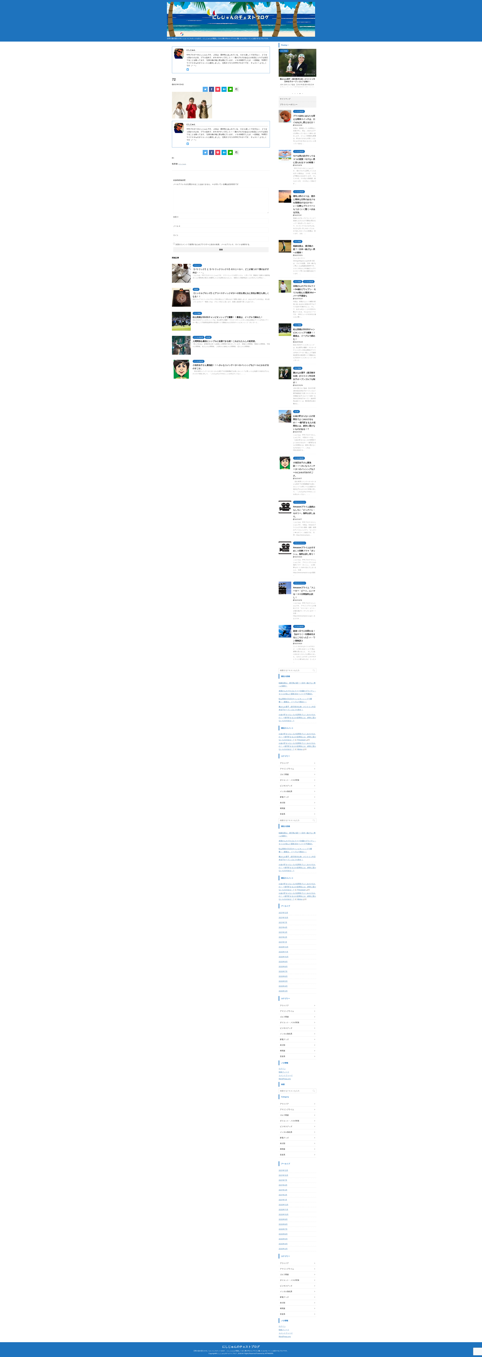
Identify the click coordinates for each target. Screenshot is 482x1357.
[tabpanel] (297, 69)
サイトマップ (285, 99)
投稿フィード (284, 1072)
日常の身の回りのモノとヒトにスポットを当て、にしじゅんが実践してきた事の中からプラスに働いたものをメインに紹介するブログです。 (241, 1351)
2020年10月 (283, 957)
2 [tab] (295, 93)
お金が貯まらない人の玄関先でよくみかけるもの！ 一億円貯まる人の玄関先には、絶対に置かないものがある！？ (304, 422)
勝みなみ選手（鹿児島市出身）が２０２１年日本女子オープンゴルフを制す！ (297, 708)
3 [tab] (297, 93)
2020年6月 (283, 976)
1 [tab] (292, 93)
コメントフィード (286, 1075)
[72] (224, 89)
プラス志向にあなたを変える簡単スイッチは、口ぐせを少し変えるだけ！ (304, 119)
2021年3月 (283, 932)
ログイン (282, 1069)
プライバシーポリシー (288, 104)
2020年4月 (283, 986)
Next (314, 71)
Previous (281, 71)
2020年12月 (283, 947)
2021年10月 (283, 917)
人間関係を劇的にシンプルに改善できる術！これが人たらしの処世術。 (225, 341)
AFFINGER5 (269, 1353)
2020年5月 (283, 981)
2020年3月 (283, 991)
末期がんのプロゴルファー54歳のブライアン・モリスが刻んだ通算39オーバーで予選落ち (297, 692)
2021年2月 (283, 937)
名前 (175, 217)
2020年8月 (283, 966)
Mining (300, 749)
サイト (175, 235)
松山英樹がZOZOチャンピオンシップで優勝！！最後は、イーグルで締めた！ (228, 317)
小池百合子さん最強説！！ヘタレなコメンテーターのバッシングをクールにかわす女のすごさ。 (304, 469)
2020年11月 (283, 952)
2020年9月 (283, 962)
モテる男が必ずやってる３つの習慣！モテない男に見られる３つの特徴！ (304, 159)
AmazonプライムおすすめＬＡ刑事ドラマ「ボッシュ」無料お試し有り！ (304, 550)
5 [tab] (302, 93)
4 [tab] (300, 93)
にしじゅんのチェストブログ (241, 1346)
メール (176, 226)
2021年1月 (283, 942)
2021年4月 (283, 927)
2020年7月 (283, 971)
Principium (301, 740)
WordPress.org (285, 1079)
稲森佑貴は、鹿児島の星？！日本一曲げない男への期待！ (304, 249)
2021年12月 (283, 913)
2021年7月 (283, 922)
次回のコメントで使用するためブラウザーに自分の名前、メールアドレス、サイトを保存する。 (213, 244)
